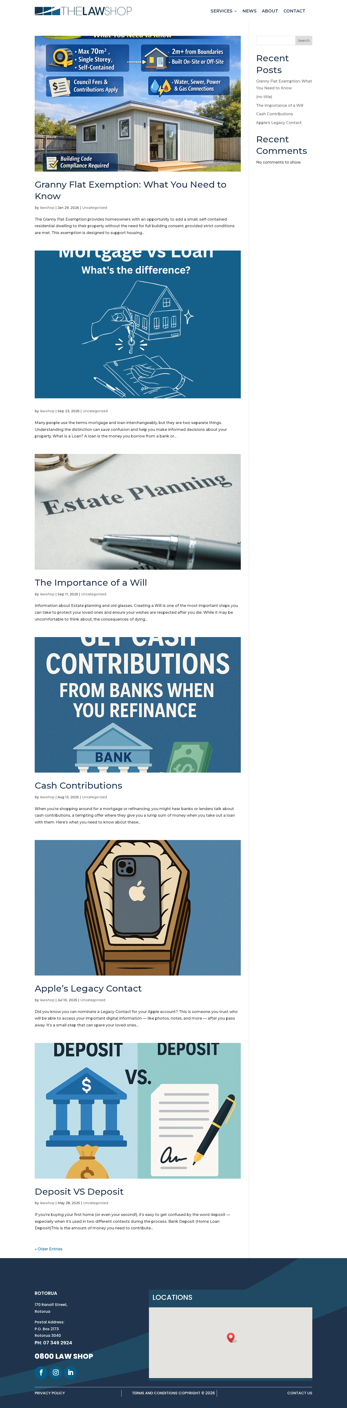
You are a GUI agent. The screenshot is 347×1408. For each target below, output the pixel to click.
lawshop (47, 208)
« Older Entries (49, 1249)
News (249, 11)
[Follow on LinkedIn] (70, 1372)
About (270, 11)
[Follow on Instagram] (55, 1372)
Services (222, 11)
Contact (294, 11)
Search (304, 40)
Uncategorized (94, 208)
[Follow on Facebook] (41, 1372)
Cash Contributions (78, 785)
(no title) (264, 97)
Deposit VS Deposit (79, 1191)
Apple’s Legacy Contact (88, 988)
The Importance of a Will (91, 582)
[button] (232, 1338)
